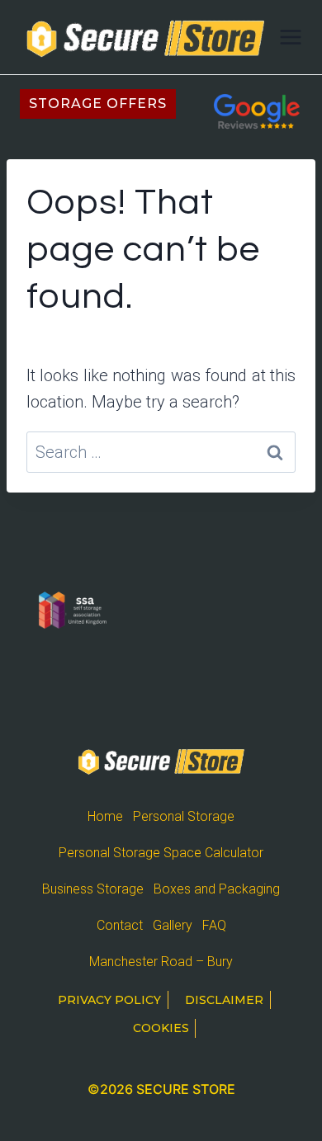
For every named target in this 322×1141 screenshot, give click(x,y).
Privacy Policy (109, 999)
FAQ (214, 925)
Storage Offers (98, 103)
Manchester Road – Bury (161, 961)
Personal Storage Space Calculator (161, 852)
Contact (120, 925)
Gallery (172, 925)
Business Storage (93, 889)
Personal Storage (183, 816)
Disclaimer (224, 999)
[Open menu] (291, 37)
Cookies (161, 1028)
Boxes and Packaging (217, 889)
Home (105, 816)
